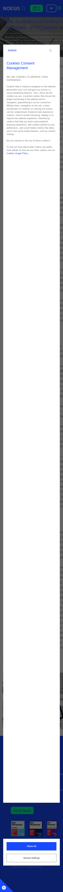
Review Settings (31, 858)
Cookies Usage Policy (17, 153)
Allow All (31, 846)
